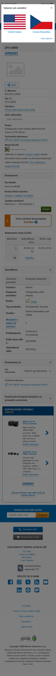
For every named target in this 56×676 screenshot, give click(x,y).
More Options (46, 38)
